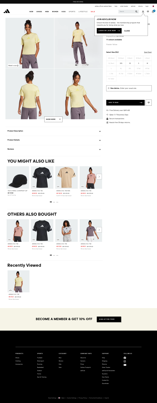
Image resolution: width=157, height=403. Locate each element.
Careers (82, 361)
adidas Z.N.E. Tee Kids (63, 191)
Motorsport (40, 361)
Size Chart (148, 52)
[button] (31, 11)
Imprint (106, 398)
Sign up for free (107, 319)
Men (60, 357)
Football (39, 357)
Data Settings (52, 398)
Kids (60, 364)
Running (39, 364)
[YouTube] (125, 365)
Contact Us (105, 380)
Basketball (40, 367)
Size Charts (105, 377)
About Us (83, 357)
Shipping (104, 361)
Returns (104, 364)
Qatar (63, 398)
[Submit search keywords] (136, 11)
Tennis (39, 374)
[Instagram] (125, 361)
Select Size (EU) (112, 52)
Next (99, 176)
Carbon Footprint (85, 367)
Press (82, 364)
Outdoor (39, 370)
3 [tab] (57, 201)
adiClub (82, 370)
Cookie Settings (71, 398)
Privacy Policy (83, 398)
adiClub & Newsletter (108, 370)
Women (61, 361)
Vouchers (104, 374)
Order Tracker (106, 367)
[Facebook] (125, 357)
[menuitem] (31, 11)
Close (127, 31)
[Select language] (153, 6)
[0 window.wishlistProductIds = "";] (147, 12)
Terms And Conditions (95, 398)
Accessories (19, 364)
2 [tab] (54, 201)
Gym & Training (41, 377)
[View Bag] (153, 12)
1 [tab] (51, 201)
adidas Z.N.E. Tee (37, 191)
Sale (60, 367)
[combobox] (128, 11)
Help (103, 357)
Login (147, 6)
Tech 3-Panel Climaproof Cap (17, 191)
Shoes (17, 357)
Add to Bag (113, 102)
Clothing (18, 361)
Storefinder (105, 383)
